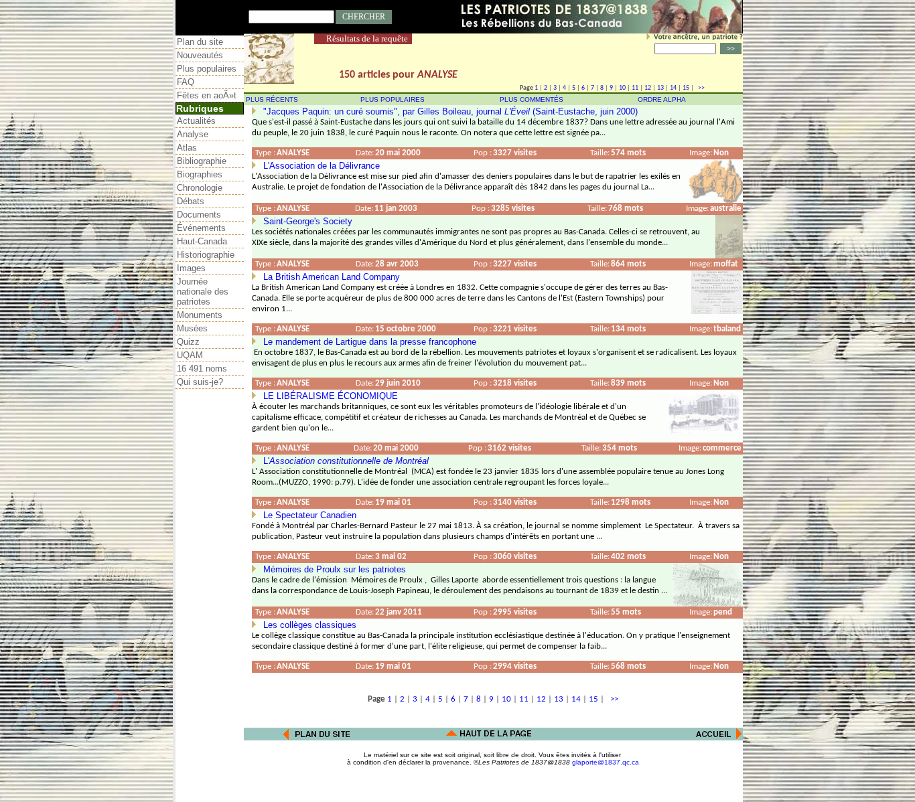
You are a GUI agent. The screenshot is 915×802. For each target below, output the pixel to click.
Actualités (196, 121)
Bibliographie (201, 161)
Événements (201, 228)
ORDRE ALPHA (662, 99)
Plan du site (200, 42)
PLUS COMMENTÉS (531, 99)
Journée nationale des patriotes (202, 291)
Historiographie (205, 255)
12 (647, 88)
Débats (190, 201)
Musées (192, 328)
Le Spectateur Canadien (309, 515)
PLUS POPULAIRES (392, 99)
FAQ (185, 82)
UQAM (190, 355)
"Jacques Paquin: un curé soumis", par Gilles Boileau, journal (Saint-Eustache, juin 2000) (450, 111)
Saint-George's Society (307, 221)
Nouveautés (200, 55)
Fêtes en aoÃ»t (206, 95)
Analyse (192, 134)
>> (700, 88)
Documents (199, 215)
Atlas (187, 148)
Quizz (188, 342)
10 (622, 88)
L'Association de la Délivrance (321, 166)
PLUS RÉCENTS (272, 99)
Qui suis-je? (200, 382)
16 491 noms (202, 369)
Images (191, 268)
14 (673, 88)
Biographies (199, 174)
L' (346, 461)
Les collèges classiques (309, 625)
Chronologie (199, 188)
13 (660, 88)
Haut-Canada (202, 241)
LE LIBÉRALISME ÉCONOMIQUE (330, 396)
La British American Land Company (331, 277)
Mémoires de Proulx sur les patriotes (334, 569)
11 (635, 88)
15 (686, 88)
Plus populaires (206, 69)
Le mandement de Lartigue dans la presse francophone (369, 342)
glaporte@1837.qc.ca (605, 762)
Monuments (199, 315)
